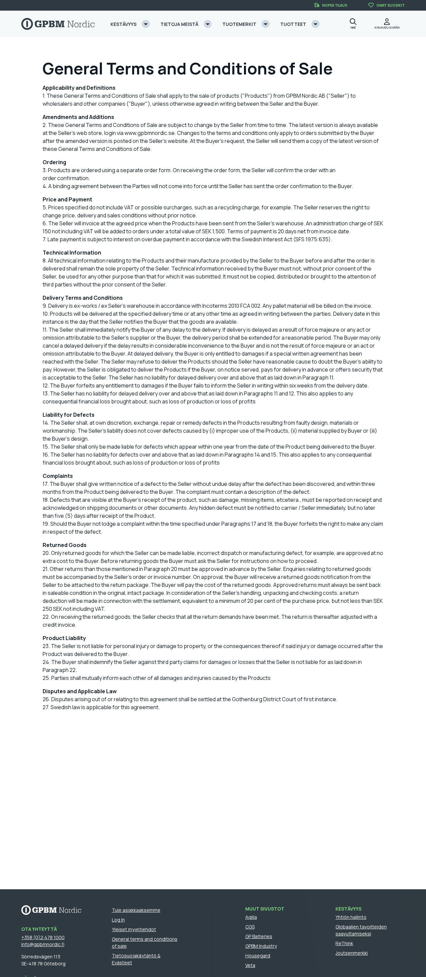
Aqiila (251, 917)
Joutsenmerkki (351, 953)
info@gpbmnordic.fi (42, 944)
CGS (250, 926)
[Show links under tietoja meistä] (208, 24)
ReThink (344, 943)
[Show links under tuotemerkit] (266, 24)
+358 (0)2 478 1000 (43, 937)
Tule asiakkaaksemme (136, 910)
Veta (250, 965)
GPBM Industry (261, 946)
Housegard (257, 955)
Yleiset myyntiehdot (134, 929)
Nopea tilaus (334, 5)
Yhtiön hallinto (350, 917)
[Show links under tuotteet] (316, 24)
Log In (118, 920)
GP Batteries (258, 936)
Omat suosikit (390, 5)
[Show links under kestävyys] (146, 24)
